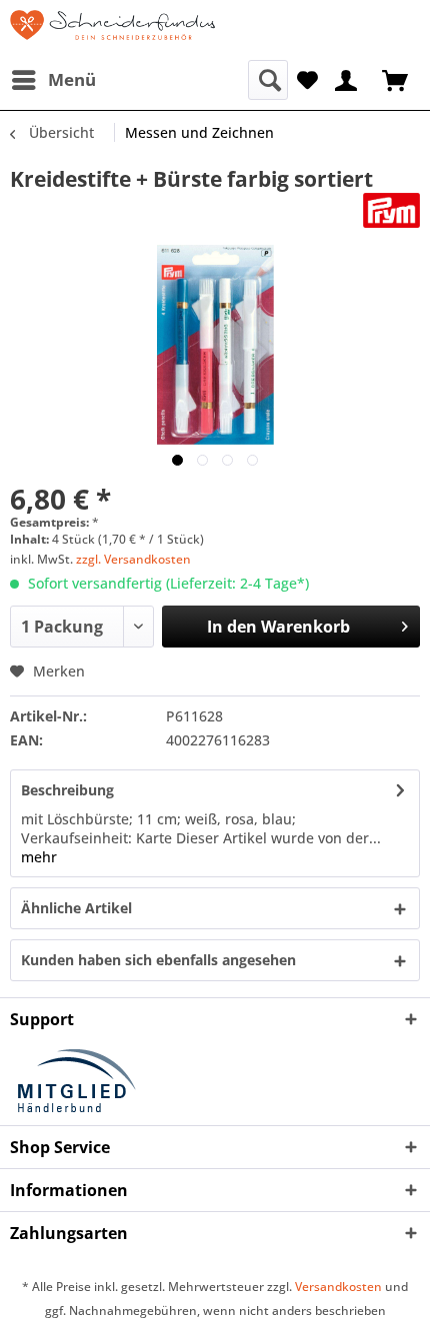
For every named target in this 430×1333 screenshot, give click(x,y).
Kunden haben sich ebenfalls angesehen (158, 959)
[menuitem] (53, 80)
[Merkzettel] (307, 78)
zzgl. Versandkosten (133, 559)
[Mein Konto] (347, 78)
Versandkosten (338, 1286)
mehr (39, 856)
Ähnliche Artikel (76, 907)
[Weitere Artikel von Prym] (391, 210)
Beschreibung (67, 789)
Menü (72, 79)
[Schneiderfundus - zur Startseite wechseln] (112, 30)
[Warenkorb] (397, 78)
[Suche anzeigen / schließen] (268, 80)
